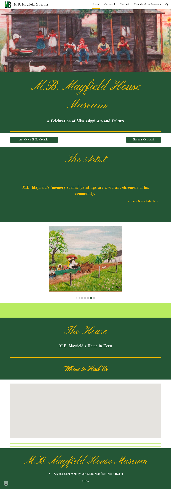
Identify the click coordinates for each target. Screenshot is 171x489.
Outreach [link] (110, 4)
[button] (167, 5)
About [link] (96, 4)
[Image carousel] (85, 262)
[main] (85, 101)
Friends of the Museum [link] (147, 4)
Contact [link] (124, 4)
